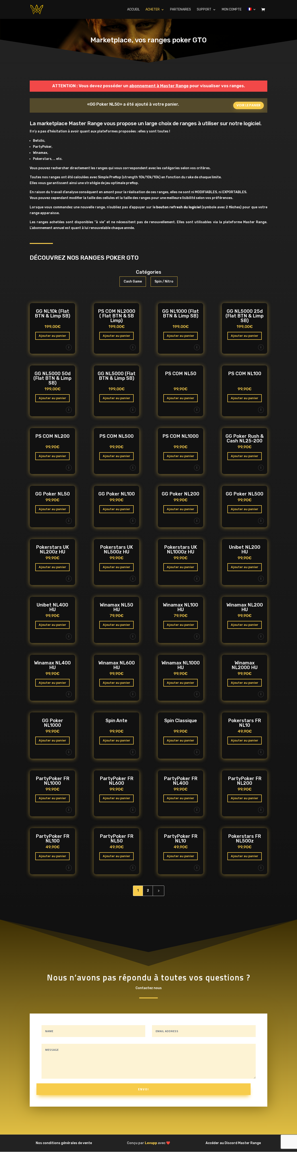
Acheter (152, 9)
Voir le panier (248, 105)
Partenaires (180, 9)
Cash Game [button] (133, 281)
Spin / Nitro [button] (164, 281)
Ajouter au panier (52, 335)
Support (204, 9)
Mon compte (232, 9)
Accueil (133, 9)
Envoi (143, 1089)
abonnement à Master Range (159, 85)
